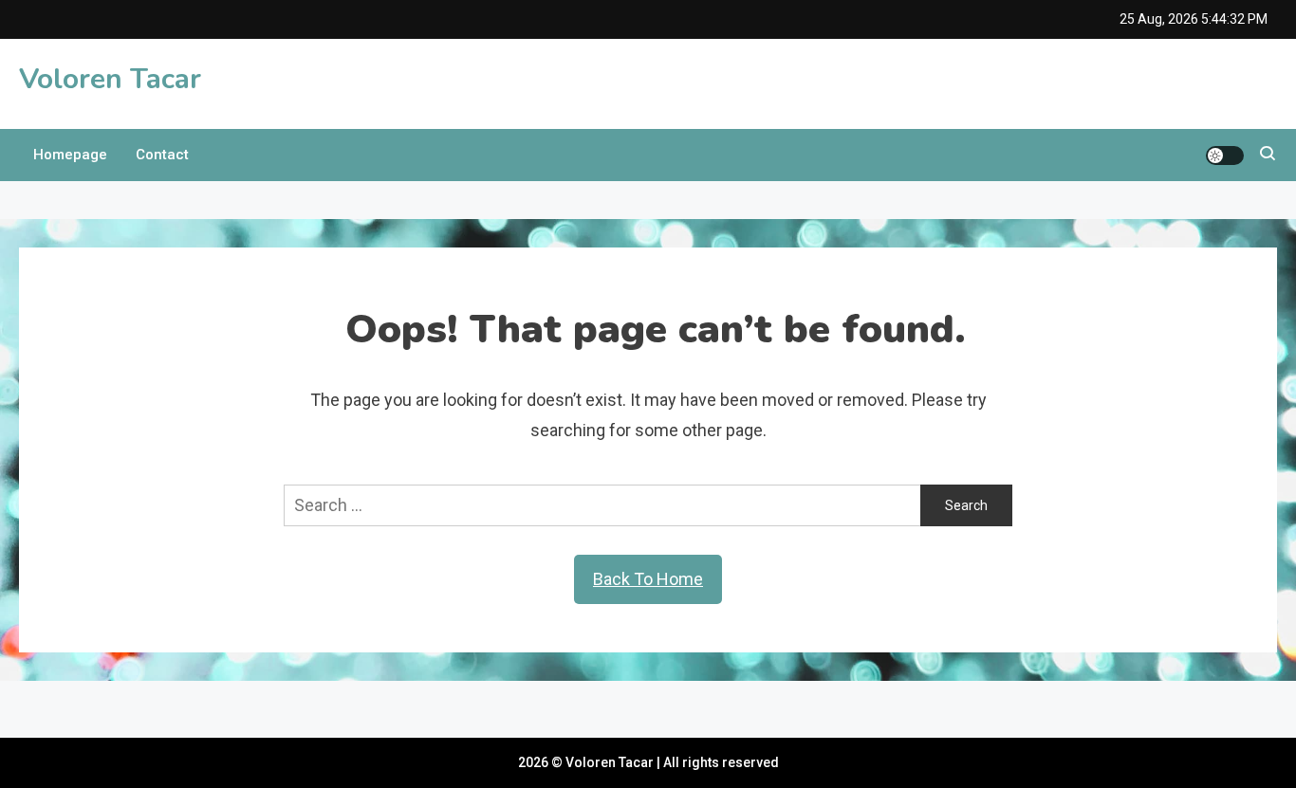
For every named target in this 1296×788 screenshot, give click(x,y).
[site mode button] (1225, 155)
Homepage (70, 154)
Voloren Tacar (110, 79)
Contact (162, 154)
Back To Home (648, 579)
